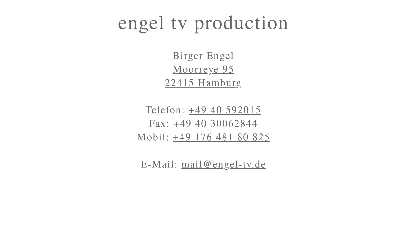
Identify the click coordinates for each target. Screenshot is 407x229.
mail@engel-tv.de (223, 163)
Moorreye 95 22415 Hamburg (203, 75)
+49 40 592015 (225, 109)
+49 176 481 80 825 (221, 136)
